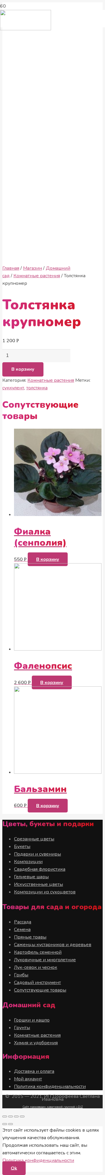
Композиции (28, 861)
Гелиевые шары (31, 877)
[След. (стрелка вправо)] (10, 1124)
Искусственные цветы (38, 884)
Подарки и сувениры (37, 854)
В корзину (22, 369)
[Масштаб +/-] (22, 1116)
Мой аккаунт (28, 1079)
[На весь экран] (16, 1116)
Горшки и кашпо (32, 1020)
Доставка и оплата (34, 1071)
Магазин (32, 268)
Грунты (22, 1027)
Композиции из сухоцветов (45, 892)
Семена (22, 929)
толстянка (37, 388)
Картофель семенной (38, 952)
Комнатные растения (36, 276)
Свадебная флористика (39, 869)
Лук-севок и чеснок (35, 967)
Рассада (22, 922)
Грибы (21, 975)
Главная (10, 268)
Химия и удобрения (36, 1043)
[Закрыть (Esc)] (4, 1116)
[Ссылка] (25, 29)
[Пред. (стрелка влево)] (4, 1124)
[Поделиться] (10, 1116)
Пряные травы (30, 937)
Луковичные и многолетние (45, 960)
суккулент (13, 388)
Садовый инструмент (37, 982)
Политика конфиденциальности (50, 1086)
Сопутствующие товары (40, 990)
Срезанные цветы (34, 839)
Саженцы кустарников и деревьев (52, 944)
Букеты (22, 846)
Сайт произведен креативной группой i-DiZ (52, 1107)
